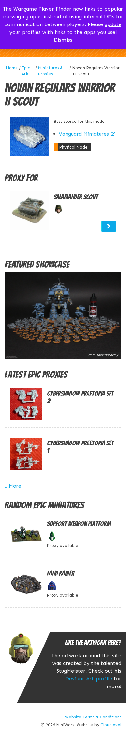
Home (12, 67)
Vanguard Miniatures (84, 134)
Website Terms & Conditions (93, 717)
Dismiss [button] (63, 40)
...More (13, 486)
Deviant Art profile (88, 679)
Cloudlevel (110, 724)
